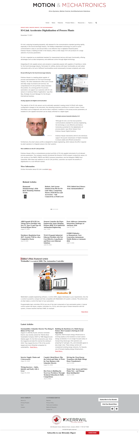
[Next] (83, 196)
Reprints (48, 400)
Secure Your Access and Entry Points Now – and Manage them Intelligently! (77, 371)
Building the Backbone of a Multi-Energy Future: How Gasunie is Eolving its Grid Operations (69, 331)
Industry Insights (34, 27)
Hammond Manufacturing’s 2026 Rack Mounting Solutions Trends (31, 189)
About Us (23, 400)
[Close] (138, 432)
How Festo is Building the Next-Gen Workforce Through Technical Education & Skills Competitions (54, 374)
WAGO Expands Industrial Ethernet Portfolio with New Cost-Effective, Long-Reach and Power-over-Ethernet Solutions (53, 239)
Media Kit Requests (51, 407)
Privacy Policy (50, 402)
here (50, 169)
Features (60, 23)
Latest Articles (27, 324)
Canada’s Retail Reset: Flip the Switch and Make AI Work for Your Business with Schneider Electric (54, 360)
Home (47, 23)
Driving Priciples (25, 402)
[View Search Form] (96, 22)
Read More (84, 312)
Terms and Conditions (52, 405)
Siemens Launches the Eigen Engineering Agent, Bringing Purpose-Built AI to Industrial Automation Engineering (54, 224)
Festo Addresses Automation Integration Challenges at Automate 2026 (76, 223)
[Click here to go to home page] (32, 23)
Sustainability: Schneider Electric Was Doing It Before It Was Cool (37, 330)
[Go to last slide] (25, 196)
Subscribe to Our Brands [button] (108, 399)
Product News (25, 27)
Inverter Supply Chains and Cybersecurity (30, 358)
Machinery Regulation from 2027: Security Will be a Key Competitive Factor (31, 237)
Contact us (49, 409)
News (53, 23)
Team (22, 405)
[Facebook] (112, 408)
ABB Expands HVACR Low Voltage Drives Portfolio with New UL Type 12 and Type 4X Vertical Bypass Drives (31, 224)
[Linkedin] (116, 408)
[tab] (51, 209)
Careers (23, 407)
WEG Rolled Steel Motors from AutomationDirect (76, 187)
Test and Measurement (46, 27)
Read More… (34, 347)
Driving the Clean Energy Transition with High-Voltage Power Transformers (77, 359)
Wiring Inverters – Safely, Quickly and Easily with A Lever (30, 369)
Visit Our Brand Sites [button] (109, 404)
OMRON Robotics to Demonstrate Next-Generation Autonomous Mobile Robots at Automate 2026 (76, 237)
